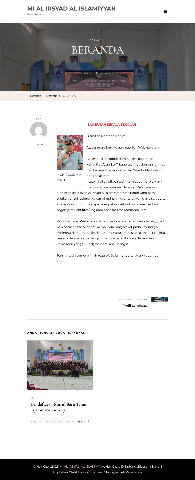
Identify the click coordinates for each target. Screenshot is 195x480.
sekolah (39, 144)
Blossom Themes (89, 472)
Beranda (96, 40)
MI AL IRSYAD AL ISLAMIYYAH (71, 8)
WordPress (134, 472)
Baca (82, 421)
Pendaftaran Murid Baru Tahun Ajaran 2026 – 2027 (59, 407)
